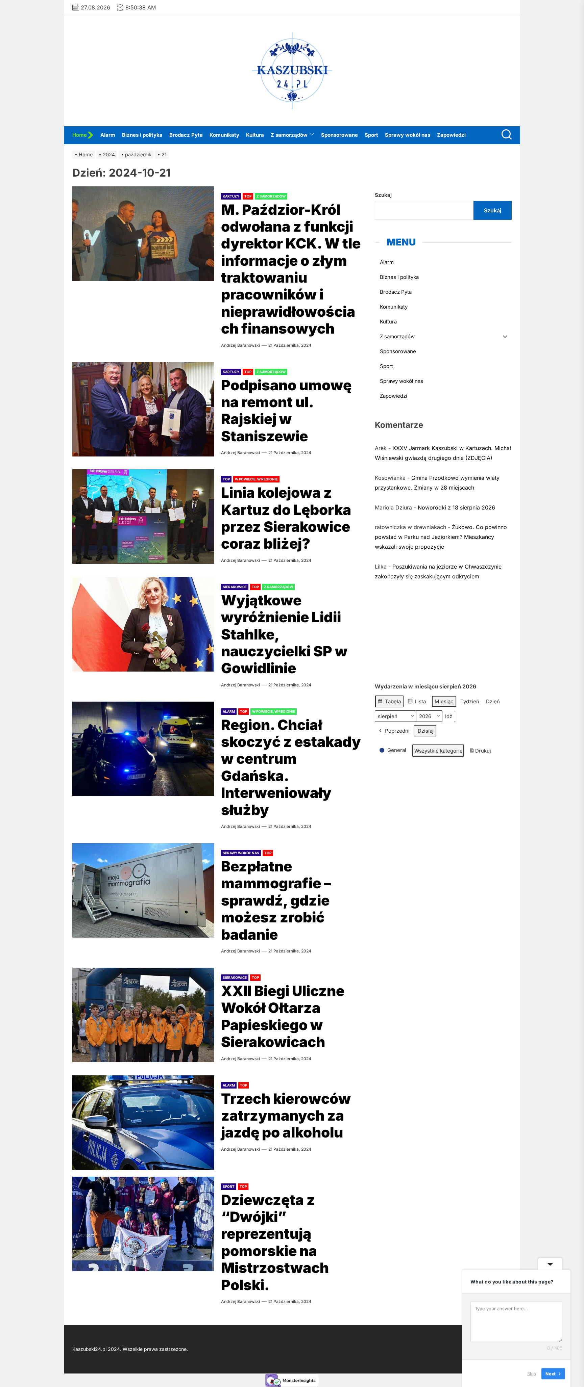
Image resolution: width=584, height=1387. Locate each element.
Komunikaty (224, 135)
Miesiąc (444, 701)
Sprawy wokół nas (407, 135)
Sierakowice (235, 587)
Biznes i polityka (142, 135)
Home (79, 135)
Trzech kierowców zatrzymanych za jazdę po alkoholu (286, 1115)
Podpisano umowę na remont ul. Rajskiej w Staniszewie (286, 410)
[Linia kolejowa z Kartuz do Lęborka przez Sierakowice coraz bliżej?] (143, 516)
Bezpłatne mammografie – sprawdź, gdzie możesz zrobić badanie (276, 900)
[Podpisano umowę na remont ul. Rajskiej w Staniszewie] (143, 409)
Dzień (493, 701)
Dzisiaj (426, 730)
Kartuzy (231, 196)
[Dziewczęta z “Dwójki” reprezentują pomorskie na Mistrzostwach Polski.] (143, 1224)
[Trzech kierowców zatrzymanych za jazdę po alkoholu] (143, 1122)
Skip (531, 1373)
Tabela (389, 702)
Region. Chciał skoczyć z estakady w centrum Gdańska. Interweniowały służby (291, 767)
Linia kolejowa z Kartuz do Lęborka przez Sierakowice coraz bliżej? (286, 518)
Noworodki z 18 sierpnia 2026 (456, 507)
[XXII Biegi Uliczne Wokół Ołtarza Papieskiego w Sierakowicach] (143, 1015)
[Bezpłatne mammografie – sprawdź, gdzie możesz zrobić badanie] (143, 890)
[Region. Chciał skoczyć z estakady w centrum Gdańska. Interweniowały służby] (143, 749)
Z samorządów (289, 135)
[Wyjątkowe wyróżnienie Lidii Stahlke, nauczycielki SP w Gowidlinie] (143, 624)
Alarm (107, 135)
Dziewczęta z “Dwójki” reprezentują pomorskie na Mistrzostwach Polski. (275, 1242)
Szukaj (383, 195)
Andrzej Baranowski (240, 345)
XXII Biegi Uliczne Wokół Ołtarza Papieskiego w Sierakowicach (282, 1016)
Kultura (255, 135)
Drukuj (480, 752)
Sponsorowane (339, 135)
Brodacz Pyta (186, 135)
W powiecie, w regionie (256, 479)
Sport (371, 135)
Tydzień (469, 701)
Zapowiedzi (451, 135)
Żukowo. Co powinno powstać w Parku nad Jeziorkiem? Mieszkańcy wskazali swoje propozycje (441, 536)
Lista (416, 702)
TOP (247, 196)
